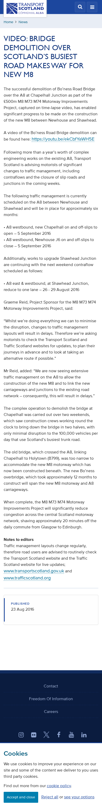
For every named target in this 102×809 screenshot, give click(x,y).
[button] (80, 7)
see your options (79, 796)
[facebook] (59, 735)
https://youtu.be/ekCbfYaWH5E (63, 139)
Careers (51, 711)
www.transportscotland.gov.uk (34, 570)
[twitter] (46, 735)
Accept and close (21, 797)
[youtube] (71, 735)
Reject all (49, 796)
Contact (51, 686)
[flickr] (34, 735)
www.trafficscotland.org (27, 577)
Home (8, 22)
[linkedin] (84, 735)
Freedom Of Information (51, 698)
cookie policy (59, 785)
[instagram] (21, 735)
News (23, 22)
